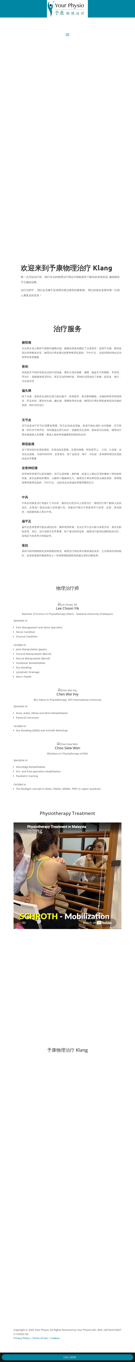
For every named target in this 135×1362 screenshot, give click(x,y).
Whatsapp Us (50, 101)
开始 (21, 101)
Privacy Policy (22, 1338)
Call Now (69, 1357)
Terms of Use (40, 1338)
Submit (23, 1295)
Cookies (55, 1338)
